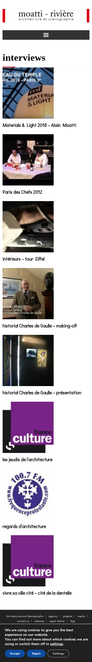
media (81, 616)
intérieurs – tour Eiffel (23, 259)
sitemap (39, 621)
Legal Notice (57, 621)
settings (56, 644)
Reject (36, 653)
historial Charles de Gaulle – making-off (40, 326)
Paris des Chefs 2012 (22, 192)
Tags (72, 621)
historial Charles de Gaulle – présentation (42, 392)
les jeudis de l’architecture (27, 459)
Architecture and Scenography (24, 616)
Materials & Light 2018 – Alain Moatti (39, 125)
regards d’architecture (24, 526)
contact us (23, 621)
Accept (15, 653)
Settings (58, 653)
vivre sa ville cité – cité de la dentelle (37, 593)
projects (67, 616)
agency (53, 616)
